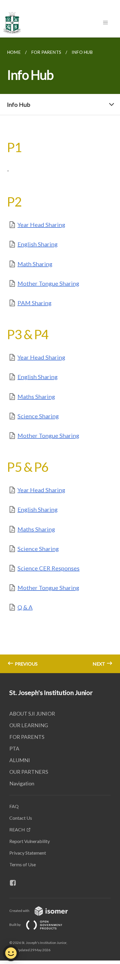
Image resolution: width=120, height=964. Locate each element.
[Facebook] (15, 882)
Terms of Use (22, 864)
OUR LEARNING (28, 725)
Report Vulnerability (29, 841)
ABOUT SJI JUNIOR (32, 713)
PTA (14, 748)
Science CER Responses (48, 568)
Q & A (25, 607)
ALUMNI (19, 760)
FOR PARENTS (26, 737)
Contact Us (20, 818)
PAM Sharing (34, 302)
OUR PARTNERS (28, 772)
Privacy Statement (27, 852)
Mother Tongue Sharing (48, 283)
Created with (19, 910)
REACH (17, 829)
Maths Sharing (36, 396)
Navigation (21, 783)
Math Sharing (34, 263)
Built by (15, 924)
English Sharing (37, 244)
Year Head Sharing (41, 224)
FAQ (14, 806)
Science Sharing (38, 415)
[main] (60, 355)
